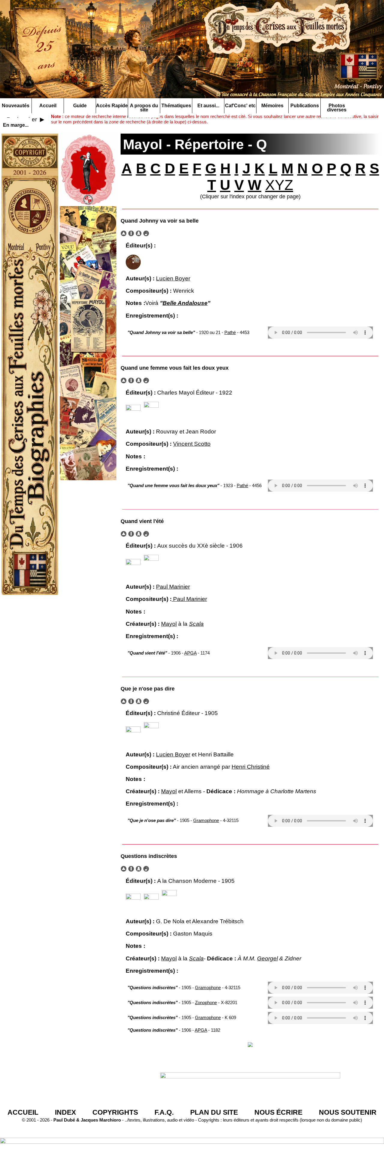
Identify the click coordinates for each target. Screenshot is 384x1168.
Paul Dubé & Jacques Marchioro (86, 1119)
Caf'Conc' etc (240, 105)
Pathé (230, 332)
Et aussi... (208, 105)
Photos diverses (336, 107)
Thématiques (176, 105)
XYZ (279, 185)
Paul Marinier (173, 587)
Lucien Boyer (173, 278)
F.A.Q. (164, 1112)
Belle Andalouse (185, 303)
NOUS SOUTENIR (347, 1112)
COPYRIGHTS (115, 1112)
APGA (190, 652)
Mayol (169, 624)
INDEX (65, 1112)
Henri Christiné (251, 767)
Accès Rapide (112, 105)
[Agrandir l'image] (133, 262)
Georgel (267, 958)
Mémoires (272, 105)
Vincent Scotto (192, 444)
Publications (304, 105)
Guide (80, 105)
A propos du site (144, 107)
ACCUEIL (23, 1112)
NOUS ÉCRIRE (278, 1112)
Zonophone (206, 1002)
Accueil (47, 105)
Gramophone (206, 820)
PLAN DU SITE (214, 1112)
